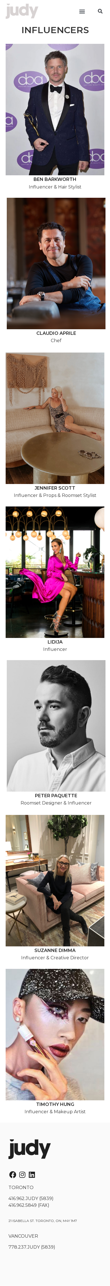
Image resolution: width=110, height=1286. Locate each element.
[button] (82, 11)
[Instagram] (22, 1174)
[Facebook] (12, 1174)
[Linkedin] (32, 1174)
